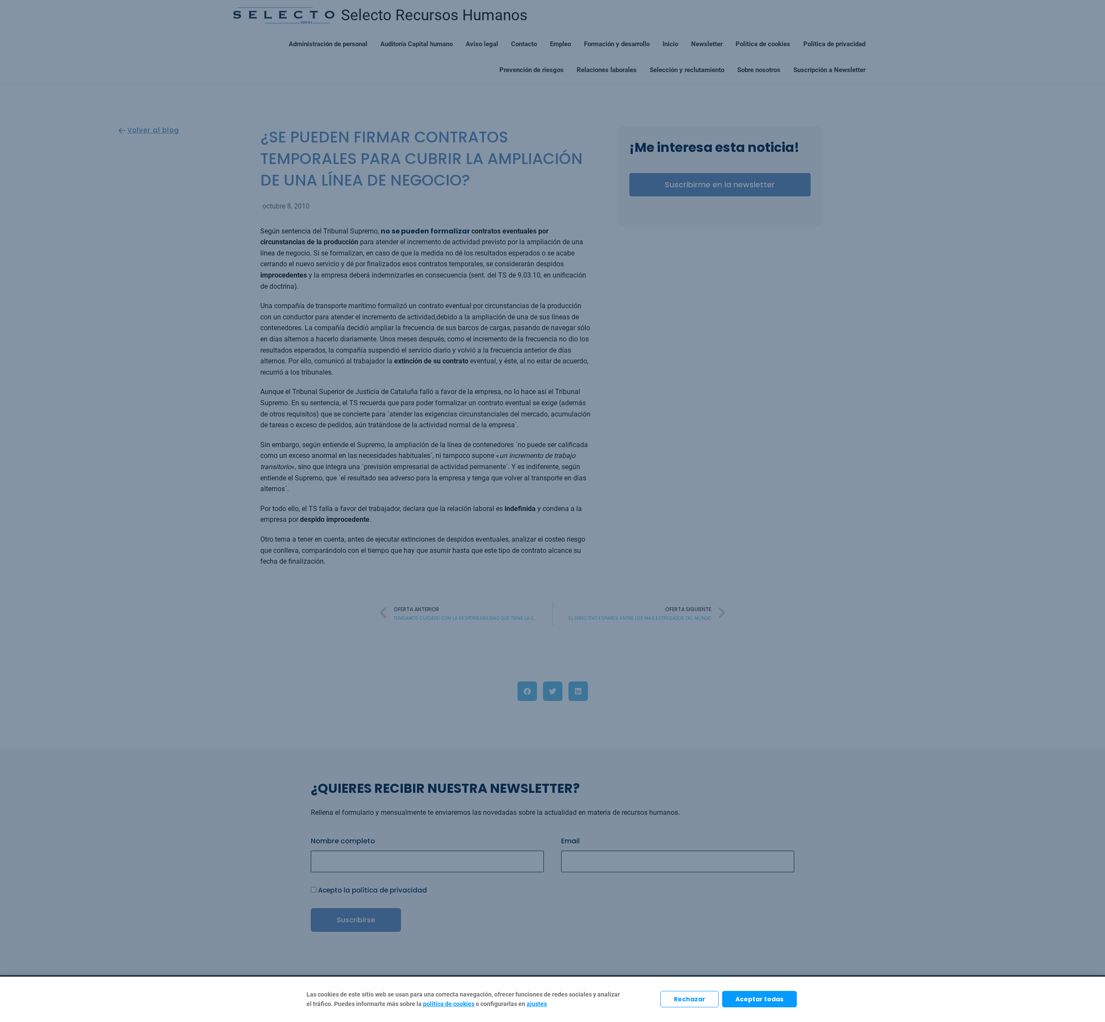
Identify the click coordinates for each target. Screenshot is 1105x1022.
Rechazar (689, 999)
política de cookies (448, 1004)
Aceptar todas (759, 999)
